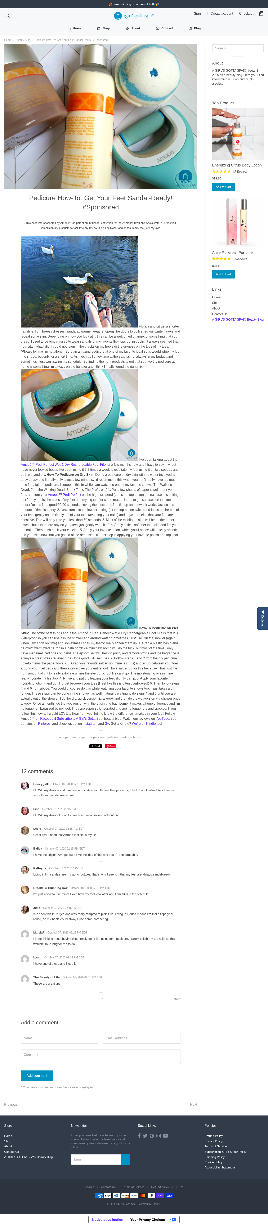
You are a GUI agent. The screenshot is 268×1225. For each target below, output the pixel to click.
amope (63, 737)
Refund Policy (214, 1135)
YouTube (162, 718)
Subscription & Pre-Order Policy (225, 1151)
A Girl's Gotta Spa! (126, 1204)
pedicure (113, 737)
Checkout (246, 13)
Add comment (37, 1075)
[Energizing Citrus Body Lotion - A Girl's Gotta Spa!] (238, 134)
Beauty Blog (22, 39)
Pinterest (44, 723)
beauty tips (78, 737)
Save (112, 746)
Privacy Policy (214, 1141)
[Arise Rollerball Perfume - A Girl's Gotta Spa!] (238, 221)
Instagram (90, 723)
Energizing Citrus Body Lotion (237, 165)
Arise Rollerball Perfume (232, 252)
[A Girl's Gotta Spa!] (134, 15)
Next (177, 999)
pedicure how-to (131, 737)
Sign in (199, 13)
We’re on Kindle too (146, 723)
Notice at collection (107, 1219)
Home (7, 39)
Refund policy (160, 1187)
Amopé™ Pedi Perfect (64, 494)
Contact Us (220, 314)
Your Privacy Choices (147, 1219)
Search (89, 1187)
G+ (107, 723)
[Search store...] (7, 15)
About (216, 308)
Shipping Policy (215, 1157)
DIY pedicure (96, 737)
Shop (215, 302)
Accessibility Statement (220, 1167)
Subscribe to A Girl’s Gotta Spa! (80, 718)
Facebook (47, 718)
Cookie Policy (213, 1162)
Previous (10, 1104)
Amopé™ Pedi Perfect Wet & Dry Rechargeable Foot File (63, 464)
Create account (221, 13)
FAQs (179, 1187)
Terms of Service (216, 1146)
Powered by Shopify (149, 1204)
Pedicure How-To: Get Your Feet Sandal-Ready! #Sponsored (71, 39)
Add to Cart (223, 186)
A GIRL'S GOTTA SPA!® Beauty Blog (238, 319)
